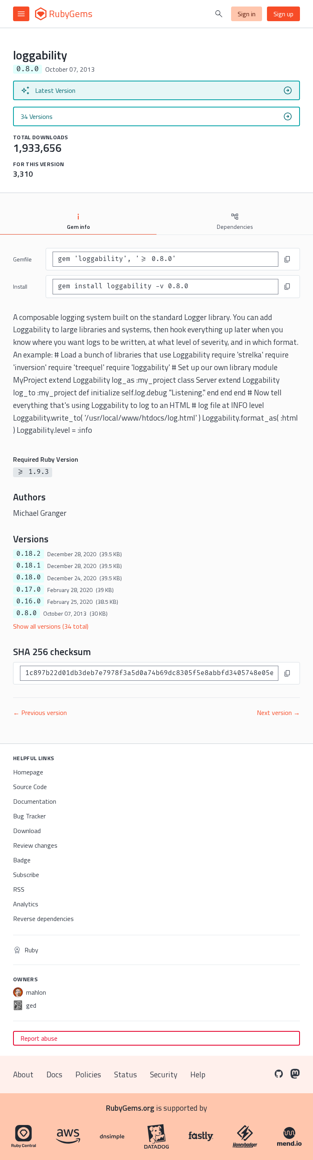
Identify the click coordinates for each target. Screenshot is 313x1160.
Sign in (247, 14)
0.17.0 (28, 589)
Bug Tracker (29, 816)
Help (197, 1074)
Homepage (28, 772)
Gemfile (22, 259)
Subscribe (26, 874)
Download (27, 830)
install (20, 286)
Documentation (34, 801)
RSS (18, 889)
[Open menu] (21, 14)
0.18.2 (28, 554)
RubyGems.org (130, 1108)
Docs (54, 1074)
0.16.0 (28, 601)
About (23, 1074)
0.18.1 (28, 565)
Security (163, 1074)
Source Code (30, 787)
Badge (22, 860)
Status (125, 1074)
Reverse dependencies (43, 918)
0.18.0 (28, 577)
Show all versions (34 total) (50, 626)
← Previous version (40, 712)
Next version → (278, 712)
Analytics (25, 904)
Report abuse (38, 1038)
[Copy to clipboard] (287, 259)
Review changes (35, 845)
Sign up (283, 14)
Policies (88, 1074)
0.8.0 (26, 613)
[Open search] (219, 14)
